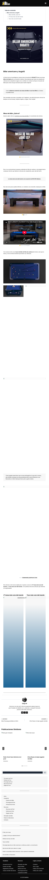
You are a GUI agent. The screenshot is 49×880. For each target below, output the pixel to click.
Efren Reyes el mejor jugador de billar (39, 720)
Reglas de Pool (7, 785)
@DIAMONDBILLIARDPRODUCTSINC (29, 577)
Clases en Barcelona (9, 817)
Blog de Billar (21, 866)
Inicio (5, 796)
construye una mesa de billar (22, 116)
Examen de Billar (10, 800)
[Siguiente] (46, 748)
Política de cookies (37, 870)
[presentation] (12, 743)
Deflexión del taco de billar (9, 838)
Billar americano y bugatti (13, 12)
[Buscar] (44, 772)
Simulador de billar (8, 815)
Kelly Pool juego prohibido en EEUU (9, 720)
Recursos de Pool (8, 783)
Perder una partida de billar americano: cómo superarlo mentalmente (18, 851)
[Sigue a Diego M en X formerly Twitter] (24, 713)
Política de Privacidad (38, 868)
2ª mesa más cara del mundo (16, 16)
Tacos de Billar (6, 842)
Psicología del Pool (8, 781)
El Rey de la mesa (7, 832)
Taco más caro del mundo (15, 18)
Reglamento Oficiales (8, 868)
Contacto (6, 820)
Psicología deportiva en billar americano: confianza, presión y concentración (20, 845)
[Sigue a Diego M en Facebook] (22, 713)
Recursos (6, 807)
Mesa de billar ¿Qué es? (14, 14)
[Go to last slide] (3, 748)
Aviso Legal (36, 866)
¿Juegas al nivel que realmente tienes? (11, 835)
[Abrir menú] (45, 3)
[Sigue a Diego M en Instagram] (27, 713)
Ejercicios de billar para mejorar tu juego (12, 848)
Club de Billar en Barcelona (9, 854)
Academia (6, 798)
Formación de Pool (8, 778)
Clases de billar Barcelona (9, 870)
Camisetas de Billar (22, 872)
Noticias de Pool (7, 780)
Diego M (24, 703)
